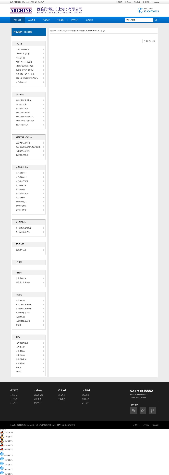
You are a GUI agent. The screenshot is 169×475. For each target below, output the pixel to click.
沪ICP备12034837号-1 (55, 425)
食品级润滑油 (21, 206)
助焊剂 (18, 372)
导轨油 (18, 325)
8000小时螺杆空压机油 (24, 117)
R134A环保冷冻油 (23, 54)
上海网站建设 (70, 425)
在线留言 (119, 2)
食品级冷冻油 (21, 82)
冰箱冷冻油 (20, 58)
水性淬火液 (20, 347)
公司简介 (13, 395)
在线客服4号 (8, 445)
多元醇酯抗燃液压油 (24, 309)
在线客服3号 (8, 441)
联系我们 (146, 2)
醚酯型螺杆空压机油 (24, 100)
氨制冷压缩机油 (22, 155)
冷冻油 (72, 31)
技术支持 (74, 20)
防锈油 (18, 367)
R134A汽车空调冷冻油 (24, 66)
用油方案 (61, 395)
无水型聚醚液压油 (23, 321)
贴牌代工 (37, 403)
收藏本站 (128, 2)
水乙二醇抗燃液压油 (24, 304)
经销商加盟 (38, 395)
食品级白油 (20, 189)
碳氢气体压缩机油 (23, 143)
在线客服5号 (8, 449)
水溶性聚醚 (20, 363)
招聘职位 (85, 399)
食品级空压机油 (22, 108)
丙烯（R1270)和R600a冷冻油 (27, 78)
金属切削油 (20, 355)
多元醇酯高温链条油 (24, 228)
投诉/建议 (155, 425)
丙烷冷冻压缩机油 (23, 151)
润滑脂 (19, 262)
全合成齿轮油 (21, 278)
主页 (59, 31)
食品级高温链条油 (23, 232)
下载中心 (61, 399)
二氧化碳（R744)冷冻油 (25, 74)
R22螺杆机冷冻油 (22, 50)
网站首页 (17, 20)
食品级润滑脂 (21, 210)
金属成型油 (20, 351)
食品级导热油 (21, 202)
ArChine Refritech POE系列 (94, 31)
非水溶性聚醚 (21, 359)
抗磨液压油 (20, 300)
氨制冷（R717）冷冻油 (25, 70)
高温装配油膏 (21, 250)
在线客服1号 (8, 432)
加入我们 (13, 403)
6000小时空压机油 (23, 112)
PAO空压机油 (21, 104)
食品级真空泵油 (22, 193)
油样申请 (37, 399)
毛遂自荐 (85, 395)
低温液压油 (20, 317)
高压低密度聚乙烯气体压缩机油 (28, 147)
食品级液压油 (21, 173)
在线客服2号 (8, 437)
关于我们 (146, 425)
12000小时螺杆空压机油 (25, 121)
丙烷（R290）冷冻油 (24, 62)
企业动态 (13, 399)
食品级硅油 (20, 198)
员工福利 (85, 403)
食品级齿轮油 (21, 177)
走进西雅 (31, 20)
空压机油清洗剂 (22, 125)
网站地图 (137, 2)
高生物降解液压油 (23, 313)
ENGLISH (155, 2)
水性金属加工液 (22, 343)
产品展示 (46, 20)
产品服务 (60, 20)
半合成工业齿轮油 (23, 282)
